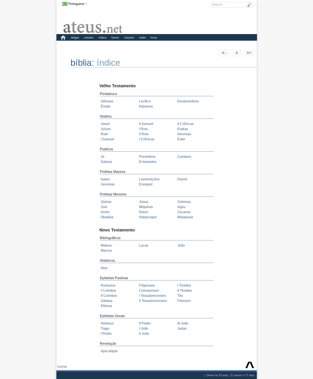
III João (182, 323)
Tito (180, 295)
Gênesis (107, 101)
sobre (142, 37)
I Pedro (106, 333)
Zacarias (184, 212)
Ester (181, 139)
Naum (143, 212)
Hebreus (107, 323)
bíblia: (83, 63)
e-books (89, 37)
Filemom (184, 301)
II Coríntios (109, 295)
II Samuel (146, 124)
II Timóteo (184, 290)
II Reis (144, 134)
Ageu (181, 207)
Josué (105, 124)
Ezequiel (145, 184)
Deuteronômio (188, 101)
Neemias (184, 134)
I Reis (143, 129)
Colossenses (149, 290)
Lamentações (149, 179)
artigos (75, 37)
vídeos (102, 37)
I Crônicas (146, 139)
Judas (182, 328)
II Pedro (145, 323)
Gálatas (106, 301)
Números (146, 106)
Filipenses (147, 285)
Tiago (105, 328)
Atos (104, 268)
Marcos (106, 250)
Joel (104, 207)
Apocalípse (109, 351)
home (62, 367)
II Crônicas (185, 124)
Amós (105, 212)
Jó (102, 156)
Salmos (106, 162)
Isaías (105, 179)
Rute (104, 134)
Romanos (108, 285)
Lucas (143, 245)
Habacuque (148, 217)
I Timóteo (184, 285)
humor (115, 37)
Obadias (107, 217)
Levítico (145, 101)
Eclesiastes (147, 162)
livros (154, 37)
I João (143, 328)
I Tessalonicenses (152, 295)
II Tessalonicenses (153, 301)
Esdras (182, 129)
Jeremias (108, 184)
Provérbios (147, 156)
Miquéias (146, 207)
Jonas (143, 202)
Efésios (106, 306)
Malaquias (185, 217)
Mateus (106, 245)
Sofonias (184, 202)
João (181, 245)
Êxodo (106, 106)
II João (144, 333)
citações (129, 37)
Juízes (106, 129)
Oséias (106, 202)
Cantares (184, 156)
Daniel (182, 179)
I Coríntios (108, 290)
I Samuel (107, 139)
